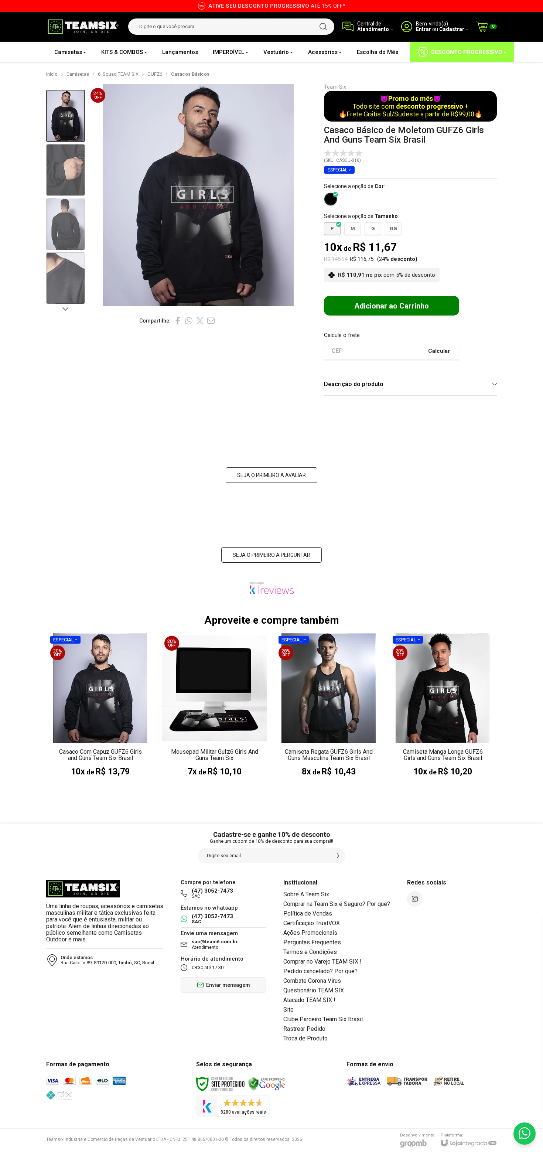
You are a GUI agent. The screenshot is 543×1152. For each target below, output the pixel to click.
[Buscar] (323, 26)
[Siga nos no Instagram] (415, 899)
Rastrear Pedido (304, 1028)
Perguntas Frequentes (312, 942)
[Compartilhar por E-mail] (211, 320)
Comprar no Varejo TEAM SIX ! (322, 961)
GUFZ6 (154, 74)
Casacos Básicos (190, 74)
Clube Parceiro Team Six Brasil (323, 1019)
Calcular (439, 351)
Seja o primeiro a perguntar (271, 555)
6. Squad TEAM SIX (118, 74)
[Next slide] (66, 308)
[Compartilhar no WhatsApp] (188, 320)
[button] (65, 116)
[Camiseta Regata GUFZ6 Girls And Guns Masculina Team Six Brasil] (328, 712)
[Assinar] (338, 855)
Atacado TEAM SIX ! (309, 999)
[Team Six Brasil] (83, 27)
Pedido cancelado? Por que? (320, 971)
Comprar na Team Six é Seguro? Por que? (336, 903)
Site (288, 1009)
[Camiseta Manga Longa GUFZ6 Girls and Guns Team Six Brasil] (442, 712)
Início (52, 74)
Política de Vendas (307, 913)
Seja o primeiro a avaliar (271, 475)
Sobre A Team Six (306, 894)
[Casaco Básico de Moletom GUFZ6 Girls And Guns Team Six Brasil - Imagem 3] (66, 224)
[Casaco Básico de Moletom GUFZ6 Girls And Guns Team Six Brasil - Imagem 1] (65, 116)
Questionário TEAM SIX (313, 990)
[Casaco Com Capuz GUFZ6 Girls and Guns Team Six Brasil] (100, 712)
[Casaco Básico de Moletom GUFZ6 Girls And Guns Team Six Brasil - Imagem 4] (66, 278)
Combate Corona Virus (312, 980)
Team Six (335, 87)
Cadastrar (451, 29)
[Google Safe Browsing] (266, 1083)
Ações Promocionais (310, 932)
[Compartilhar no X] (200, 320)
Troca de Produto (305, 1038)
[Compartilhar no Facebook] (177, 320)
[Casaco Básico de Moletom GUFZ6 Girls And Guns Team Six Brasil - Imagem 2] (66, 170)
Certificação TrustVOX (311, 923)
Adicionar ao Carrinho (391, 305)
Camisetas (77, 74)
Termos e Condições (310, 951)
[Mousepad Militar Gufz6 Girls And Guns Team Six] (214, 712)
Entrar (423, 29)
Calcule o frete (342, 335)
